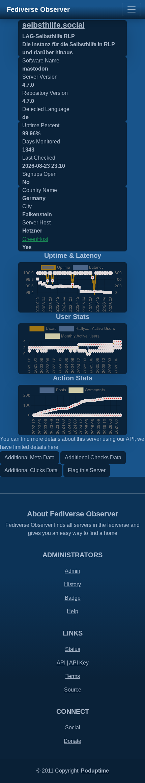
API (61, 663)
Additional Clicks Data (31, 470)
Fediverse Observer (38, 9)
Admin (72, 571)
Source (72, 690)
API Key (79, 663)
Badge (73, 598)
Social (72, 727)
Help (72, 611)
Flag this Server (87, 470)
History (72, 584)
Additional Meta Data (29, 457)
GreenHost (35, 239)
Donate (72, 741)
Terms (72, 676)
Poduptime (95, 771)
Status (72, 649)
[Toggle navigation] (131, 9)
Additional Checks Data (93, 457)
